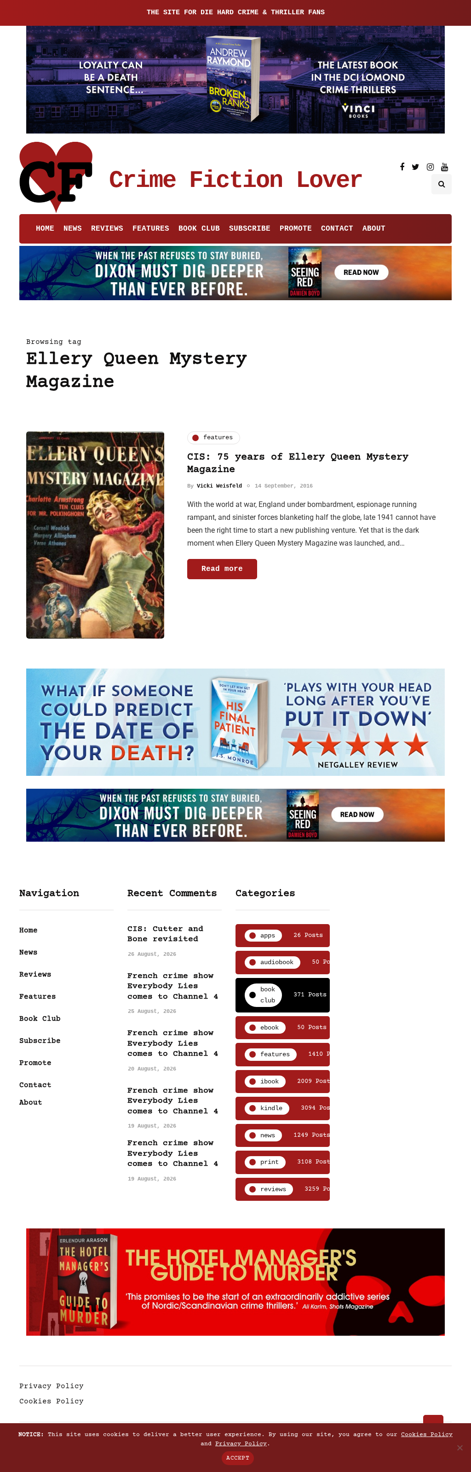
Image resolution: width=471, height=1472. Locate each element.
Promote (296, 229)
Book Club (199, 229)
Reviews (107, 229)
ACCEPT (237, 1458)
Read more (222, 569)
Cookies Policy (51, 1401)
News (72, 229)
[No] (459, 1447)
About (373, 229)
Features (150, 229)
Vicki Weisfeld (219, 486)
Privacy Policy (51, 1386)
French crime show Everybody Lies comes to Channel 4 (172, 986)
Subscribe (249, 229)
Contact (337, 229)
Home (45, 229)
